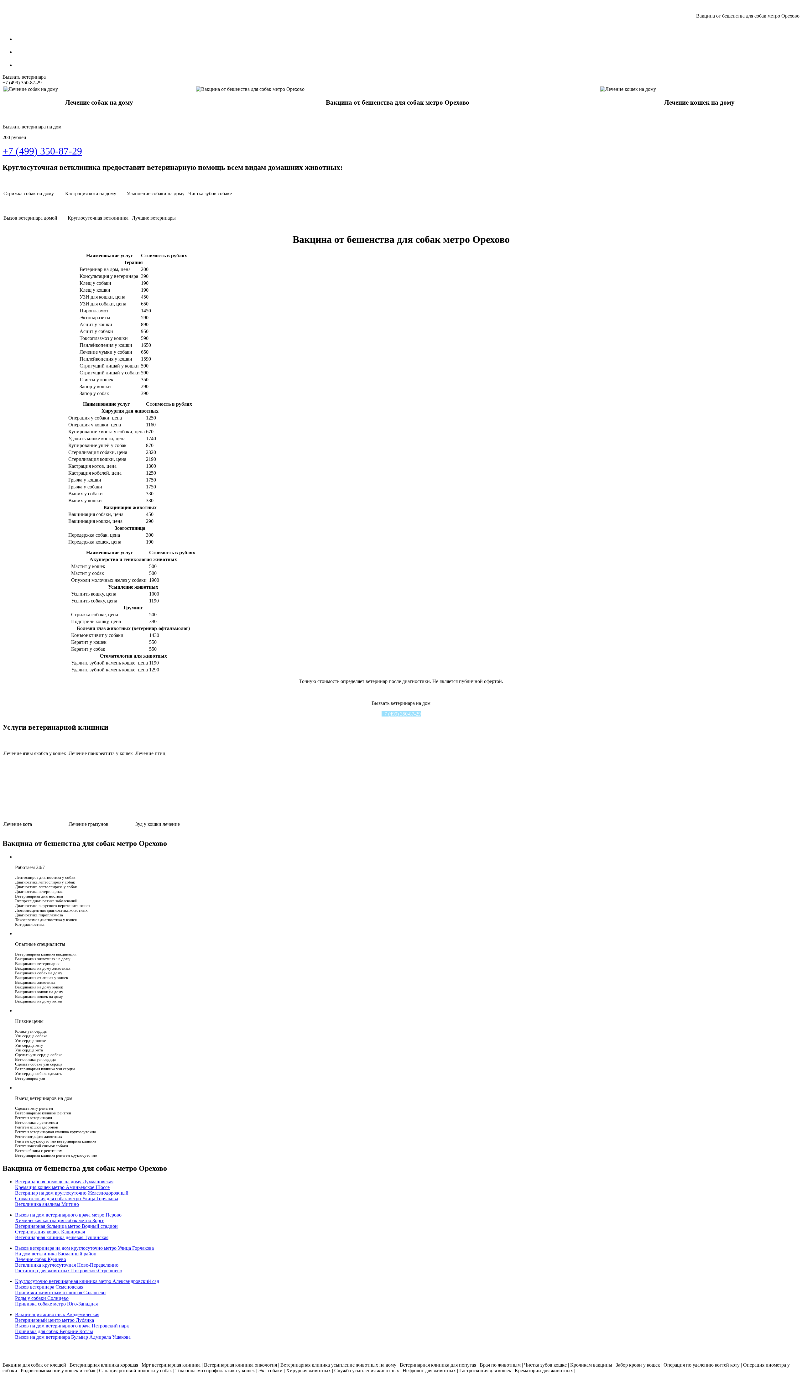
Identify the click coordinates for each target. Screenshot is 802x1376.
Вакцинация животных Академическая (57, 1314)
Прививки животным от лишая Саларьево (60, 1292)
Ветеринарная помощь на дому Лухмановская (64, 1181)
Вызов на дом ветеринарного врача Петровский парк (72, 1325)
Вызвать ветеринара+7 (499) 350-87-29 (24, 79)
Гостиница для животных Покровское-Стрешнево (68, 1270)
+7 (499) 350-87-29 (401, 714)
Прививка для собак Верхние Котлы (54, 1331)
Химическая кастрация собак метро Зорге (59, 1220)
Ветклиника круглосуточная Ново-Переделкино (66, 1265)
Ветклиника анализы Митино (47, 1204)
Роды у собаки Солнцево (42, 1298)
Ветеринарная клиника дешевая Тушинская (61, 1237)
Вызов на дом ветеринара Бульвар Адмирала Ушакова (73, 1337)
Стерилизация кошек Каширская (50, 1231)
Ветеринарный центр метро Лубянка (54, 1320)
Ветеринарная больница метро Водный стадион (66, 1226)
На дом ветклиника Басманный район (55, 1253)
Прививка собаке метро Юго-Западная (56, 1303)
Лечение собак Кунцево (40, 1259)
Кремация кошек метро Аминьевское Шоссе (62, 1187)
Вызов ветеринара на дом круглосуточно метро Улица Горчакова (84, 1248)
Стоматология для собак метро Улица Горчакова (66, 1198)
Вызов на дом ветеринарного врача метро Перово (68, 1214)
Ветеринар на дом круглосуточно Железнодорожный (71, 1193)
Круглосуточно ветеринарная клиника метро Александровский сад (87, 1281)
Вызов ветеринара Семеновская (49, 1287)
